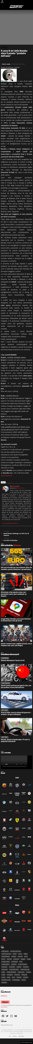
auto (20, 954)
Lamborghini (6, 964)
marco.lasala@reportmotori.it (10, 523)
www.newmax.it (6, 476)
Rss (10, 1036)
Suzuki (19, 977)
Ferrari (20, 956)
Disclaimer (21, 1036)
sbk (9, 977)
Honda (10, 959)
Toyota (26, 977)
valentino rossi (6, 980)
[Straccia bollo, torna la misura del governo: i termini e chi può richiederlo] (16, 699)
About (3, 482)
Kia (21, 961)
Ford (4, 959)
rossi (4, 977)
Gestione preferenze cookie (26, 1042)
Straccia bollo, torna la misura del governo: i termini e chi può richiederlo (16, 713)
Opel (4, 974)
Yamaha (5, 982)
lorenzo (14, 964)
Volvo (24, 980)
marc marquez (23, 964)
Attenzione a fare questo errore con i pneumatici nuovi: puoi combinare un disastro (13, 594)
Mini (4, 972)
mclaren (26, 967)
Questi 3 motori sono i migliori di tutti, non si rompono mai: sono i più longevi (16, 645)
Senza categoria (5, 683)
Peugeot (10, 974)
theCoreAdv (4, 1007)
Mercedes (5, 969)
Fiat (26, 956)
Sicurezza (17, 545)
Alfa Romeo (5, 951)
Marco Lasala (14, 486)
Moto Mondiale (12, 972)
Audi (15, 954)
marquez (5, 967)
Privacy (15, 1036)
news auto (21, 972)
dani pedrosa (6, 956)
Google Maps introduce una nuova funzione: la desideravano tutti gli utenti (16, 620)
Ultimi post (9, 482)
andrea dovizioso (16, 951)
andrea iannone (7, 954)
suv (14, 977)
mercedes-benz (15, 969)
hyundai (17, 959)
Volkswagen (16, 980)
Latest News (4, 710)
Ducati (14, 956)
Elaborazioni (5, 658)
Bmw (26, 954)
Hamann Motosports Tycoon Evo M (12, 660)
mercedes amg (25, 969)
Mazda (19, 967)
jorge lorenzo (6, 961)
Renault (25, 974)
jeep (29, 959)
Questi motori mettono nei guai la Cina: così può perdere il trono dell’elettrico (16, 686)
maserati (12, 967)
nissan (29, 972)
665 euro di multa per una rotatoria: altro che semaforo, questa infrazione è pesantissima (16, 568)
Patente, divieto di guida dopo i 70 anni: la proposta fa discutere (15, 740)
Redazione (4, 996)
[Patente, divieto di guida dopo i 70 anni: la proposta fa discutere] (16, 726)
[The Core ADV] (5, 1003)
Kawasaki (15, 961)
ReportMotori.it (21, 488)
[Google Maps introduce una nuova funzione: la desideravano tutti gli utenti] (16, 608)
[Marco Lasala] (5, 491)
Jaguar (23, 959)
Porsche (17, 974)
